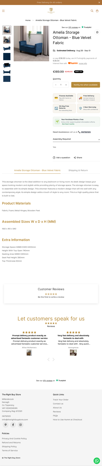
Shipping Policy (9, 446)
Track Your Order (60, 399)
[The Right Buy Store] (51, 11)
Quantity (57, 79)
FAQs (55, 415)
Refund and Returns (11, 442)
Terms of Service (10, 450)
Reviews (57, 411)
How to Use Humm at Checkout (67, 419)
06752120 (6, 416)
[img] (51, 323)
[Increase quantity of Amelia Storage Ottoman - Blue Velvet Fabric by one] (66, 85)
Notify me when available (86, 85)
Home (27, 20)
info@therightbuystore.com (15, 419)
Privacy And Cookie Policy (14, 438)
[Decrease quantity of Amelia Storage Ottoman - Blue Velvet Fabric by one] (55, 85)
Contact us (58, 403)
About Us (57, 407)
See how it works (68, 124)
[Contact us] (97, 461)
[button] (49, 359)
